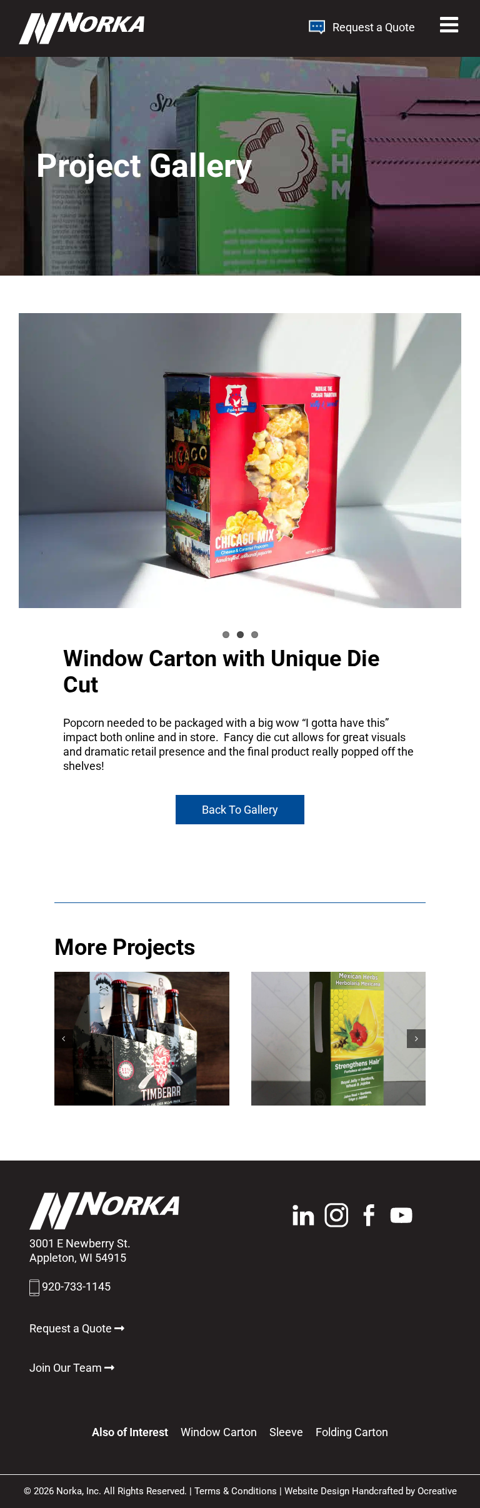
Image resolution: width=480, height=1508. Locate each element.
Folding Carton (352, 1432)
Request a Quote (371, 27)
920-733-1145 (76, 1286)
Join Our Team (66, 1367)
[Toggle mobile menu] (450, 24)
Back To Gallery (240, 809)
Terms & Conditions (235, 1491)
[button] (63, 1038)
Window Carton (219, 1432)
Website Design (316, 1491)
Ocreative (437, 1491)
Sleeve (286, 1432)
